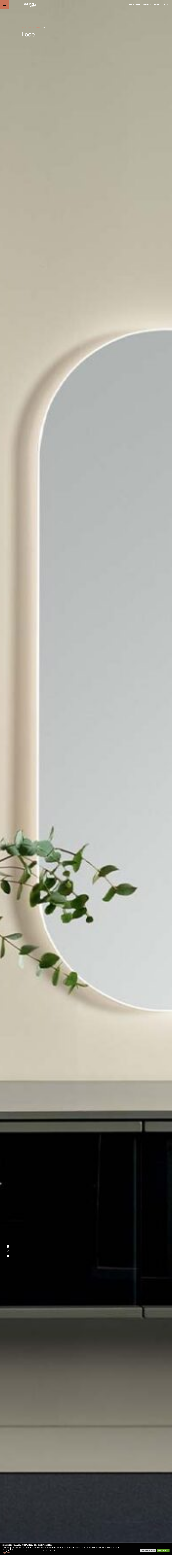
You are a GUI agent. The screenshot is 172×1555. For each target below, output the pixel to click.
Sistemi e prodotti (134, 5)
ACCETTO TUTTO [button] (163, 1550)
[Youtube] (8, 1256)
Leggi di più (6, 1553)
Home (24, 27)
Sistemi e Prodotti (33, 27)
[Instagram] (8, 1251)
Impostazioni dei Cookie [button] (148, 1550)
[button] (166, 4)
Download (157, 5)
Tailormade (147, 5)
